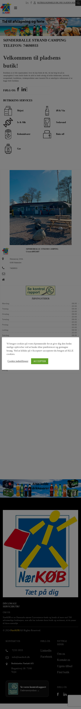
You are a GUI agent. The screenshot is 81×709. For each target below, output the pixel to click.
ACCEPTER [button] (39, 361)
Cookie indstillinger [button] (18, 361)
